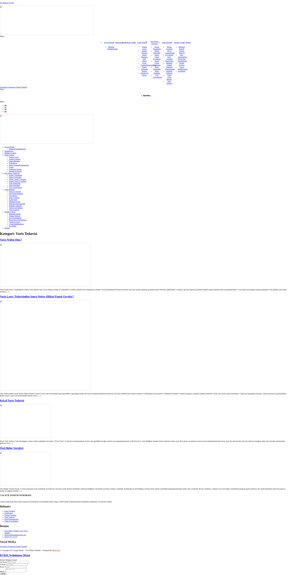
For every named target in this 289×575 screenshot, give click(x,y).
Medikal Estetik (169, 64)
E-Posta (3, 564)
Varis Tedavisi (169, 82)
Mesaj (3, 572)
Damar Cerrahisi (169, 48)
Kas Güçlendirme (182, 56)
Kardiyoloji (169, 61)
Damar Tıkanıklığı (157, 48)
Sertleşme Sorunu (144, 70)
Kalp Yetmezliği (157, 68)
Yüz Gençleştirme (157, 76)
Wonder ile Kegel (144, 74)
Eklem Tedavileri (156, 52)
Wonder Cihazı (179, 42)
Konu (2, 567)
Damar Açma (144, 48)
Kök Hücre (144, 60)
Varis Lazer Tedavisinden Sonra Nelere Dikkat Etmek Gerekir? (37, 296)
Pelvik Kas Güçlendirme (182, 60)
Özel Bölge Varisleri (11, 448)
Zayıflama (181, 71)
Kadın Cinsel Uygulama (157, 63)
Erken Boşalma (144, 56)
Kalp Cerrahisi (169, 58)
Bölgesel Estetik (182, 48)
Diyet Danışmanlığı (170, 52)
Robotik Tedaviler (169, 72)
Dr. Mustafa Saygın (7, 3)
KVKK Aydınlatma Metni (15, 555)
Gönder (3, 574)
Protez (144, 67)
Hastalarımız (119, 42)
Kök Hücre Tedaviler (154, 43)
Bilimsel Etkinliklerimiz (112, 48)
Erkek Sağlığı (142, 42)
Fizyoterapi (169, 55)
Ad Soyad (4, 562)
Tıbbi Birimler (167, 42)
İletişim (188, 42)
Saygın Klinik (109, 42)
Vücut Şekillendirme (183, 68)
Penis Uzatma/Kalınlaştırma (148, 64)
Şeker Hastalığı (157, 72)
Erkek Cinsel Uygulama (157, 57)
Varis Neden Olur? (11, 239)
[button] (144, 36)
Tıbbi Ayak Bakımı (169, 77)
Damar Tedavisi (182, 52)
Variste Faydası (181, 64)
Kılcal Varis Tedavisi (12, 400)
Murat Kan (56, 550)
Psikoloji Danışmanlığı (170, 68)
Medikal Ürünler (130, 42)
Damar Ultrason (144, 52)
